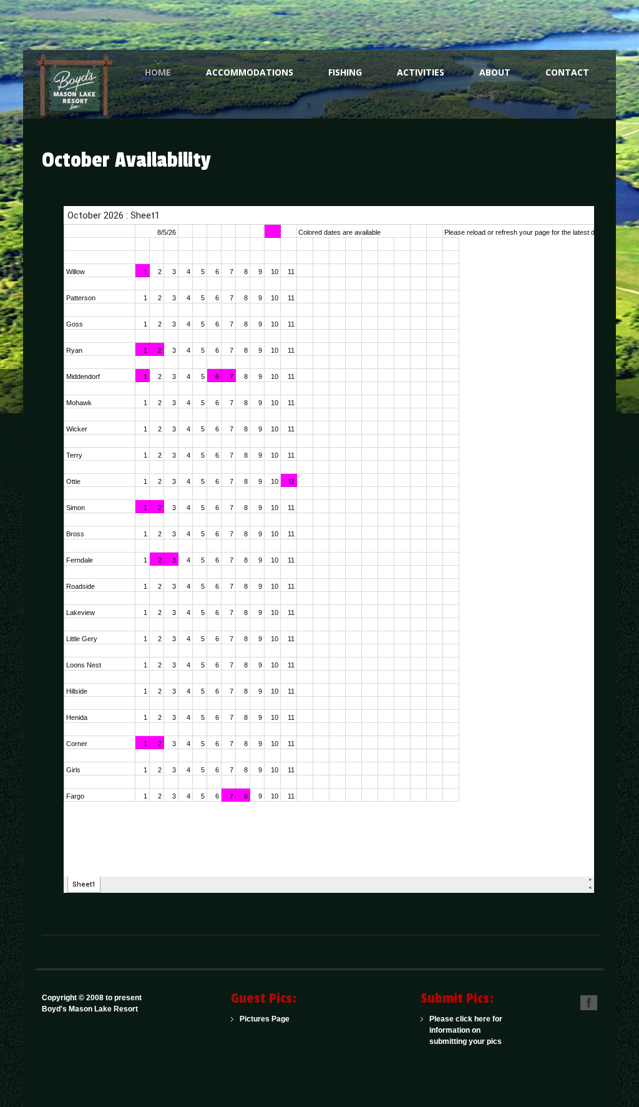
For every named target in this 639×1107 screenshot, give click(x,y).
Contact (567, 72)
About (494, 72)
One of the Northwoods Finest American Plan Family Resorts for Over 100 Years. (79, 84)
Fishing (345, 72)
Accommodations (249, 72)
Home (158, 72)
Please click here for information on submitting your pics (465, 1030)
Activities (420, 72)
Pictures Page (265, 1019)
